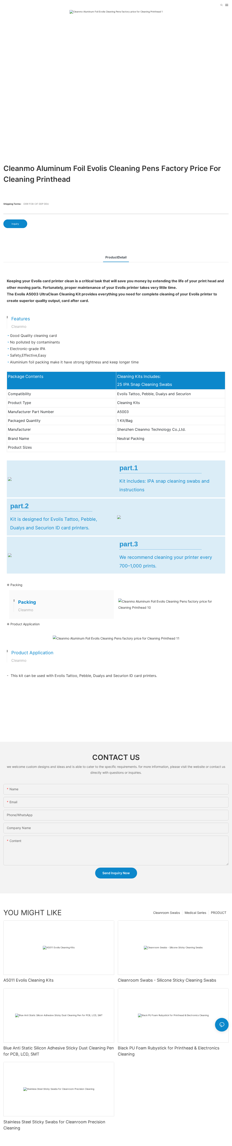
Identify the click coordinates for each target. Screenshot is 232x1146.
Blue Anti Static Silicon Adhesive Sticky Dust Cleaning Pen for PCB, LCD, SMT (58, 1051)
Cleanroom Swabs (166, 913)
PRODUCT (218, 913)
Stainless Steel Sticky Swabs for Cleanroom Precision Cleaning (54, 1124)
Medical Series (195, 913)
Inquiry (15, 223)
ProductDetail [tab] (116, 257)
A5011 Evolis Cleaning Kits (28, 980)
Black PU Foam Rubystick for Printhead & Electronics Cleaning (168, 1051)
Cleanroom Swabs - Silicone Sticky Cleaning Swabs (167, 980)
